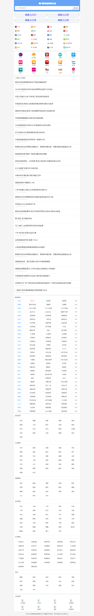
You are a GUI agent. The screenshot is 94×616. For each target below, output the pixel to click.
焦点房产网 (48, 374)
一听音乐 (48, 319)
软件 (21, 483)
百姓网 (35, 39)
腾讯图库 (48, 370)
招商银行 (48, 337)
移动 (60, 452)
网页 (60, 487)
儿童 (34, 460)
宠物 (21, 468)
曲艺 (21, 581)
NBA (21, 429)
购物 (60, 460)
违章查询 (71, 603)
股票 (21, 452)
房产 (73, 452)
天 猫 (64, 326)
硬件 (73, 483)
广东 (47, 506)
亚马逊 (73, 65)
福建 (21, 518)
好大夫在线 (64, 359)
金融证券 (21, 546)
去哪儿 (20, 72)
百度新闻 (32, 315)
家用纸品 (73, 562)
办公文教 (21, 562)
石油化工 (21, 542)
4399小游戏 (32, 308)
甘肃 (21, 527)
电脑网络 (18, 478)
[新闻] (19, 315)
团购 (73, 460)
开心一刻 (48, 385)
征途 (48, 330)
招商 (34, 585)
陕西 (34, 518)
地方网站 (18, 501)
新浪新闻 (48, 315)
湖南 (34, 510)
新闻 (21, 424)
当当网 (60, 72)
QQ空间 (19, 35)
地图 (47, 456)
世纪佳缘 (32, 345)
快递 (60, 448)
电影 (47, 420)
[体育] (19, 348)
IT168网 (64, 400)
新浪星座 (32, 356)
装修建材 (34, 562)
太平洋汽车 (64, 352)
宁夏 (60, 523)
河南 (73, 510)
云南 (34, 523)
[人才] (19, 404)
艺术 (47, 585)
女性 (21, 433)
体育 (73, 424)
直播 (60, 433)
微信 (32, 378)
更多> (76, 301)
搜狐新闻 (64, 315)
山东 (73, 506)
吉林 (47, 518)
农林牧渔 (47, 550)
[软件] (19, 400)
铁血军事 (64, 323)
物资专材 (47, 542)
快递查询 (71, 609)
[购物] (19, 326)
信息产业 (21, 550)
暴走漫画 (64, 411)
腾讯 (34, 31)
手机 (73, 448)
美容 (47, 464)
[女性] (19, 367)
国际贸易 (34, 566)
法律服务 (47, 546)
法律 (47, 581)
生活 (34, 472)
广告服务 (21, 558)
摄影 (21, 577)
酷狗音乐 (64, 319)
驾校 (73, 468)
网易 (34, 35)
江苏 (60, 510)
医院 (47, 468)
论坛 (34, 429)
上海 (34, 506)
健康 (60, 456)
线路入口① (30, 15)
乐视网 (64, 304)
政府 (73, 581)
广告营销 (73, 546)
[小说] (19, 312)
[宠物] (19, 389)
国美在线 (47, 57)
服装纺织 (73, 550)
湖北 (60, 506)
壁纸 (34, 487)
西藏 (47, 527)
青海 (73, 523)
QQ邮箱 (64, 334)
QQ (21, 495)
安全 (34, 495)
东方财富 (32, 393)
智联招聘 (64, 404)
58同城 (67, 35)
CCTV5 (64, 348)
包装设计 (60, 558)
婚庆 (60, 468)
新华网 (35, 47)
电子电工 (60, 550)
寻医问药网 (48, 359)
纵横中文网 (64, 312)
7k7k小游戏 (48, 308)
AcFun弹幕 (48, 411)
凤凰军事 (48, 323)
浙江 (47, 514)
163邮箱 (32, 334)
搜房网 (64, 301)
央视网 (51, 43)
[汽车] (19, 352)
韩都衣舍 (64, 396)
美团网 (60, 57)
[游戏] (19, 308)
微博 (18, 31)
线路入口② (63, 15)
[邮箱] (19, 334)
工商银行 (32, 337)
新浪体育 (32, 348)
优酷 (51, 39)
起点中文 (32, 312)
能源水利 (60, 546)
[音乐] (19, 319)
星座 (34, 433)
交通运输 (34, 542)
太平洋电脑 (48, 400)
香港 (34, 531)
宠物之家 (64, 389)
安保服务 (60, 562)
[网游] (19, 330)
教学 (60, 577)
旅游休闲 (34, 558)
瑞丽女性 (32, 367)
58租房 (64, 374)
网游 (60, 429)
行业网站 (18, 537)
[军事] (19, 323)
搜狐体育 (48, 348)
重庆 (47, 523)
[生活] (19, 301)
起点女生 (48, 312)
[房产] (19, 374)
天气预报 (22, 603)
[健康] (19, 359)
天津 (60, 518)
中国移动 (64, 341)
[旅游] (19, 382)
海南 (60, 527)
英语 (34, 577)
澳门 (47, 531)
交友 (73, 433)
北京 (21, 506)
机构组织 (34, 554)
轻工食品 (73, 554)
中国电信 (32, 341)
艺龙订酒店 (64, 382)
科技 (34, 491)
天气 (21, 448)
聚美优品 (21, 65)
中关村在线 (32, 400)
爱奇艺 (67, 39)
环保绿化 (34, 550)
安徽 (73, 514)
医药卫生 (73, 542)
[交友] (19, 345)
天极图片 (32, 370)
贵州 (21, 523)
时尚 (21, 460)
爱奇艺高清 (32, 304)
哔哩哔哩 (32, 411)
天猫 (51, 26)
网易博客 (48, 407)
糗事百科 (32, 385)
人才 (34, 464)
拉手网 (64, 363)
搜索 (73, 487)
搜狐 (67, 26)
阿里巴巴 (35, 43)
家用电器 (47, 554)
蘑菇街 (48, 367)
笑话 (47, 429)
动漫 (60, 424)
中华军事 (32, 323)
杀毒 (60, 483)
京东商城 (32, 326)
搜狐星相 (48, 356)
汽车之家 (19, 43)
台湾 (60, 531)
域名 (73, 491)
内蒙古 (21, 531)
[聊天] (19, 378)
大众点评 (60, 65)
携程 (51, 35)
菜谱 (21, 456)
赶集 (18, 39)
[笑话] (19, 385)
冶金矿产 (73, 558)
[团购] (19, 363)
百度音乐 (32, 319)
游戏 (73, 420)
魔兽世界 (32, 330)
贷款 (60, 464)
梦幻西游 (64, 330)
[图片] (19, 370)
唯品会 (33, 72)
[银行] (19, 337)
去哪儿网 (48, 382)
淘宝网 (33, 65)
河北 (21, 514)
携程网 (32, 382)
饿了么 (73, 57)
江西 (73, 518)
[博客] (19, 407)
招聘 (34, 468)
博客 (47, 483)
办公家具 (60, 554)
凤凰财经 (64, 393)
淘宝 (34, 26)
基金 (34, 452)
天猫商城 (47, 65)
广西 (21, 510)
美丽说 (64, 367)
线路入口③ (30, 20)
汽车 (34, 456)
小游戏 (73, 429)
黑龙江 (73, 527)
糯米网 (48, 363)
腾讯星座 (64, 356)
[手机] (19, 341)
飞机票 (39, 609)
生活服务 (18, 443)
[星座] (19, 356)
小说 (34, 424)
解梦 (55, 609)
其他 (16, 572)
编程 (21, 491)
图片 (47, 424)
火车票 (39, 603)
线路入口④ (63, 20)
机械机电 (47, 558)
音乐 (21, 420)
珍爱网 (48, 345)
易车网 (32, 352)
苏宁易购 (34, 57)
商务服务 (21, 566)
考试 (47, 577)
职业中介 (34, 546)
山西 (34, 514)
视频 (34, 420)
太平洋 (51, 47)
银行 (47, 452)
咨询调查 (47, 562)
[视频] (19, 304)
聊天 (47, 487)
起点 (67, 31)
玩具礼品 (21, 554)
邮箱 (34, 483)
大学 (21, 464)
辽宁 (60, 514)
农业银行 (64, 337)
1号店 (47, 72)
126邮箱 (48, 334)
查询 (34, 448)
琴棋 (73, 577)
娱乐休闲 (18, 415)
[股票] (19, 393)
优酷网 (48, 304)
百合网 (64, 345)
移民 (73, 464)
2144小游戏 (64, 308)
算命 (22, 609)
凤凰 (51, 31)
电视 (60, 420)
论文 (60, 581)
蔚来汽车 (68, 47)
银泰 (73, 72)
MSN (64, 378)
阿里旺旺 (48, 378)
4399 (18, 47)
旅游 (47, 460)
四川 (47, 510)
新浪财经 (48, 393)
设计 (73, 585)
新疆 (34, 527)
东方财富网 (69, 43)
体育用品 (60, 542)
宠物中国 (32, 389)
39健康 (32, 359)
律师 (21, 472)
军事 (21, 437)
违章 (47, 448)
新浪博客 (64, 407)
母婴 (60, 585)
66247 (18, 26)
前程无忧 (48, 404)
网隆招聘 (32, 404)
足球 (47, 433)
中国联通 (48, 341)
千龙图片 (64, 370)
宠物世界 (48, 389)
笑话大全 (64, 385)
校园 (21, 585)
